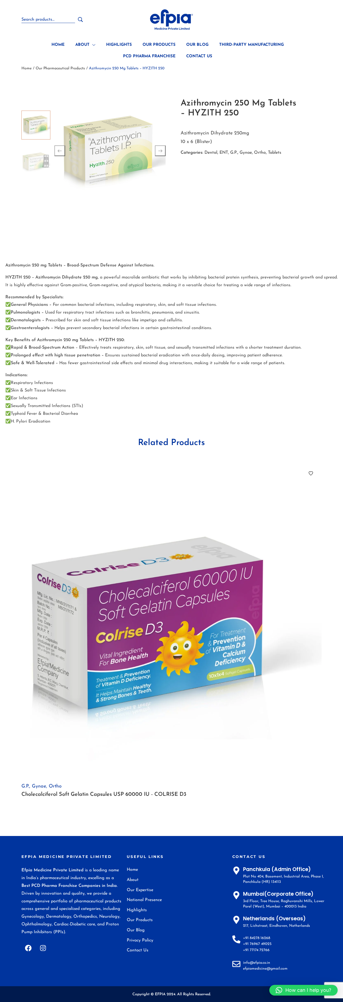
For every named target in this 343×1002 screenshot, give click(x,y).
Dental (210, 152)
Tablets (274, 152)
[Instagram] (43, 948)
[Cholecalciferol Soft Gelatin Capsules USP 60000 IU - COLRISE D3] (171, 620)
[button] (303, 990)
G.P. (233, 152)
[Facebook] (28, 948)
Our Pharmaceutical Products (60, 68)
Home (26, 68)
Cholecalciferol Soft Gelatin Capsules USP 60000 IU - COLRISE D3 (104, 794)
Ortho (260, 152)
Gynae (246, 152)
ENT (223, 152)
